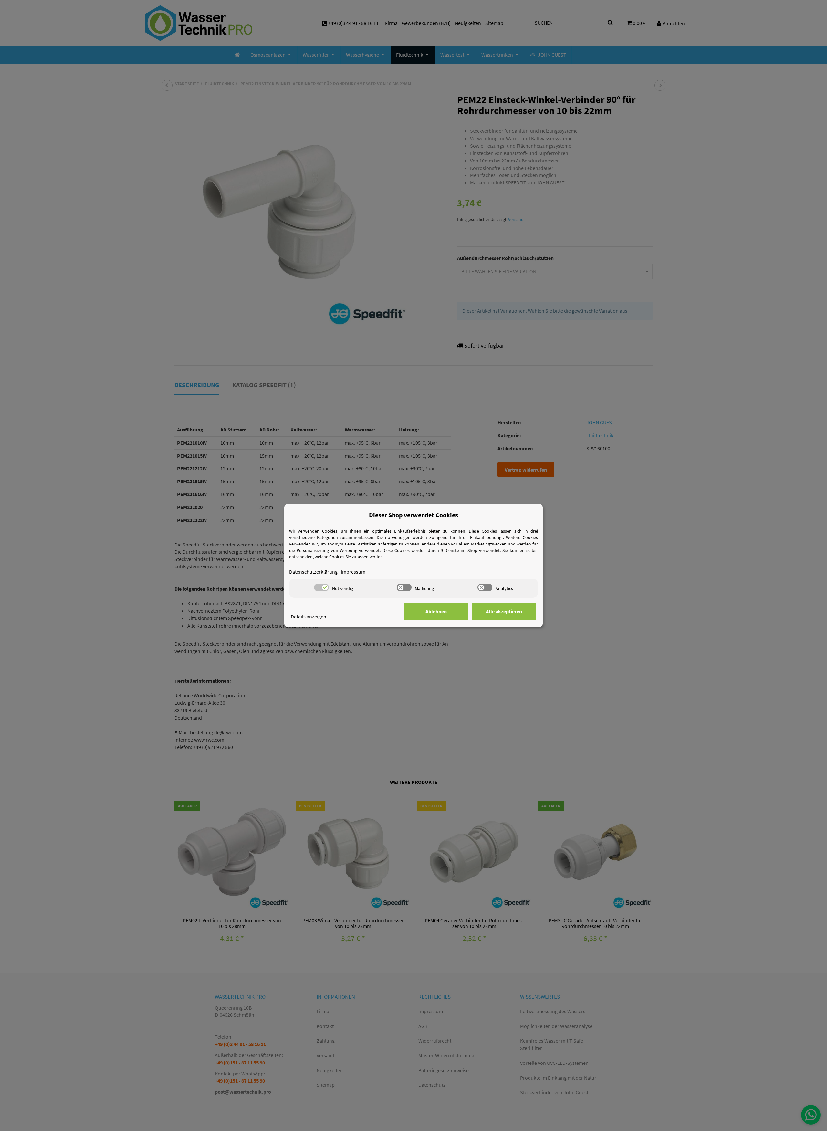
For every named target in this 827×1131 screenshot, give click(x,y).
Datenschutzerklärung (313, 571)
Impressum (353, 571)
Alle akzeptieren (504, 611)
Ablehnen (436, 611)
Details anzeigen (308, 616)
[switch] (321, 587)
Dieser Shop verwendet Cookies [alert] (413, 515)
